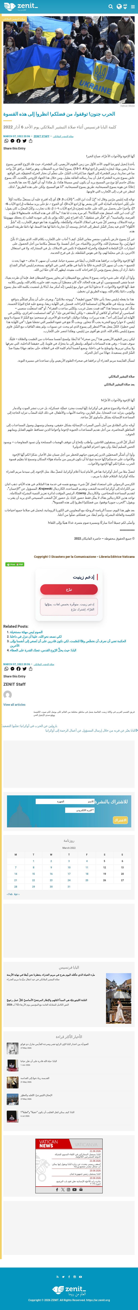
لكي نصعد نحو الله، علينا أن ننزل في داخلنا (36, 636)
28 (15, 886)
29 (33, 886)
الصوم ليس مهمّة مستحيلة (26, 632)
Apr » (17, 894)
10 (69, 867)
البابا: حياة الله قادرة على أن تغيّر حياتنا (39, 1061)
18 (86, 874)
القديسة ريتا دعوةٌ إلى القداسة (35, 1078)
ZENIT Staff (41, 136)
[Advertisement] (69, 764)
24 (69, 880)
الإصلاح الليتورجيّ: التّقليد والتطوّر (36, 1095)
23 (51, 880)
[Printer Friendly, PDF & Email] (14, 564)
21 (15, 880)
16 (51, 874)
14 (15, 874)
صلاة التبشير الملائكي (14, 19)
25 (86, 880)
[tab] (52, 1144)
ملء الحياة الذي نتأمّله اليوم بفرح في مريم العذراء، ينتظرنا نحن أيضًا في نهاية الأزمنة (51, 974)
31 (69, 886)
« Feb (9, 894)
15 (33, 874)
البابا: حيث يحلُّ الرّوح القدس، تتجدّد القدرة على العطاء (43, 650)
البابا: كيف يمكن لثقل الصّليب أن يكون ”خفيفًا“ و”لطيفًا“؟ (47, 1112)
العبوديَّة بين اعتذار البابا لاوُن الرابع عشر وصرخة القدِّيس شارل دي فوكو (55, 1044)
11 (86, 867)
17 (69, 874)
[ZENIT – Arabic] (38, 7)
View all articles (14, 704)
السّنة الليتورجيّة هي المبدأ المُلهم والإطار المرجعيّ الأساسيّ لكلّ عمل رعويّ (47, 1000)
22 (33, 880)
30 (51, 886)
